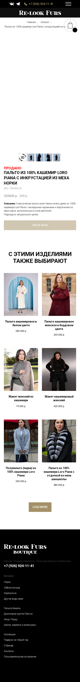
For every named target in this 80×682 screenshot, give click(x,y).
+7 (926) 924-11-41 (41, 4)
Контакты (9, 651)
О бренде (8, 645)
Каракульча (10, 593)
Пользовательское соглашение (20, 656)
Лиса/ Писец (10, 619)
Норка (7, 582)
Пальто (7, 608)
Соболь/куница (12, 587)
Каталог (45, 22)
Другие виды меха (13, 598)
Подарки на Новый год (16, 640)
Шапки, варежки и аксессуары (20, 625)
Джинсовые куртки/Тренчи (18, 613)
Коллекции (10, 634)
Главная (31, 22)
